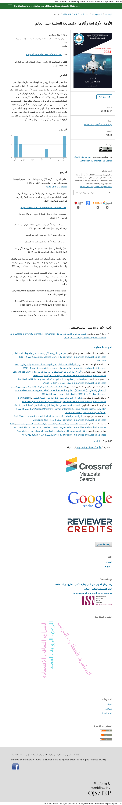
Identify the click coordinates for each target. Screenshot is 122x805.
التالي (97, 441)
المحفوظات (97, 14)
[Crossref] (89, 480)
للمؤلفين (108, 708)
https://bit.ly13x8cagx (56, 186)
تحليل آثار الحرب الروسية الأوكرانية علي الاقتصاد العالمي (57, 397)
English (108, 566)
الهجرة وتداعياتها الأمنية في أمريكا (71, 333)
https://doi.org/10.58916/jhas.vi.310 (44, 54)
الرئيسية (108, 14)
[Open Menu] (10, 6)
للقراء (109, 704)
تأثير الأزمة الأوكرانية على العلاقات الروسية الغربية (59, 371)
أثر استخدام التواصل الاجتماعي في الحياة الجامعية (60, 416)
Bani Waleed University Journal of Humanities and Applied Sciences (46, 6)
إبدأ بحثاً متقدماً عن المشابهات (89, 447)
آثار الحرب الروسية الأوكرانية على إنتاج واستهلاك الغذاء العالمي (39, 353)
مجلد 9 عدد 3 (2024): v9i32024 (75, 14)
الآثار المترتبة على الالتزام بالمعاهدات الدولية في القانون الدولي (58, 431)
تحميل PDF (103, 96)
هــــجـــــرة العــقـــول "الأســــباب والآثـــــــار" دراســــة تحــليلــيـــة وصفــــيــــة (51, 423)
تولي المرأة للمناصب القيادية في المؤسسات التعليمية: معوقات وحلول (50, 364)
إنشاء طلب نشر (103, 544)
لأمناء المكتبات (106, 713)
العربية (109, 562)
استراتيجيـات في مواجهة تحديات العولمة (70, 379)
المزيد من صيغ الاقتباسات (86, 192)
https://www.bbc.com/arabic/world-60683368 (43, 207)
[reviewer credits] (89, 531)
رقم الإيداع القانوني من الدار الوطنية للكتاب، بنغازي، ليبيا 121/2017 (82, 584)
